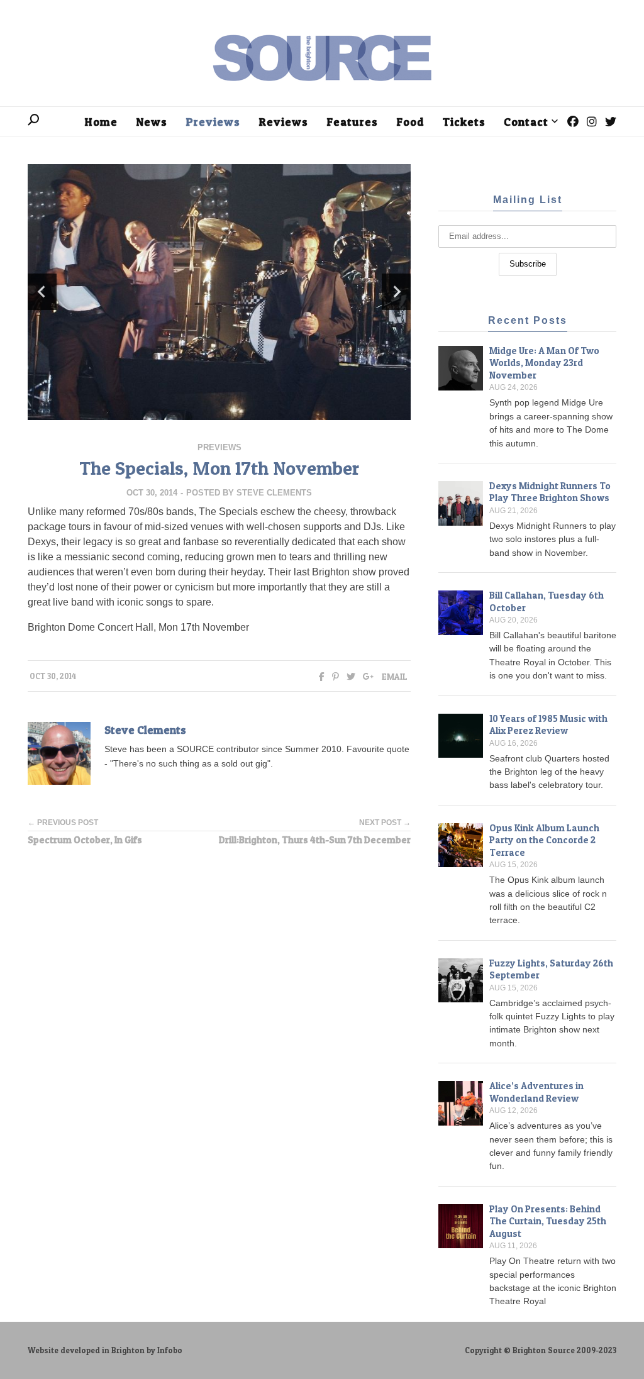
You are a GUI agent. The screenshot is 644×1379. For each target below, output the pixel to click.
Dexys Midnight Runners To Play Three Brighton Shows (550, 492)
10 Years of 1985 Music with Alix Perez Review (548, 724)
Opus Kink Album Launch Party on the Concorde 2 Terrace (544, 840)
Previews (219, 447)
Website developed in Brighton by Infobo (105, 1350)
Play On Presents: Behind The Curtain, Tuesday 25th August (547, 1221)
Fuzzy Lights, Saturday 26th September (551, 969)
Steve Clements (274, 492)
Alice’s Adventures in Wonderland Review (536, 1092)
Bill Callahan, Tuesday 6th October (546, 601)
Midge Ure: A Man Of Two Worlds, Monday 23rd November (544, 363)
